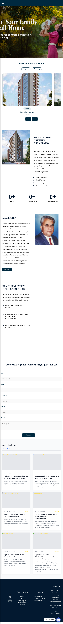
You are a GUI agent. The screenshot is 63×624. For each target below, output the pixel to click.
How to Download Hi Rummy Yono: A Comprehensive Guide (47, 477)
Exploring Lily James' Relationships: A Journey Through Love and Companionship (47, 557)
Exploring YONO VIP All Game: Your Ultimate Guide (14, 556)
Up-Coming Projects (39, 598)
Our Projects (22, 601)
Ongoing (25, 69)
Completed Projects (39, 600)
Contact (22, 605)
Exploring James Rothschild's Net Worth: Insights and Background (16, 477)
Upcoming (37, 69)
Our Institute (22, 603)
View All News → (7, 448)
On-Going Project (39, 596)
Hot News (25, 473)
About (22, 598)
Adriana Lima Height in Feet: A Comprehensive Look (14, 515)
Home (22, 596)
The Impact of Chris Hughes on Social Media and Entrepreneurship (46, 516)
